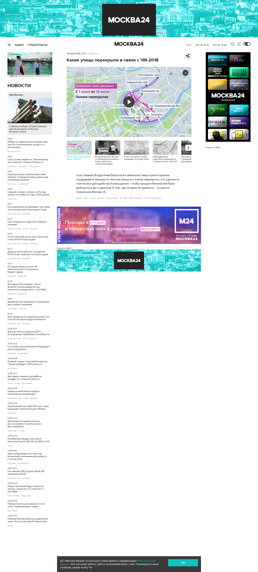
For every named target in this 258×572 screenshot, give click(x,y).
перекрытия (112, 198)
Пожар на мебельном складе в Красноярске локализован (23, 393)
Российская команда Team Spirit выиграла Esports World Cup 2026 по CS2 (28, 440)
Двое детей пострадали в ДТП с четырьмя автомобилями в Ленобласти (28, 333)
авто (86, 198)
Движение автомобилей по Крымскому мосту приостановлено (28, 303)
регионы (26, 214)
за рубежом (34, 166)
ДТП (25, 338)
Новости (19, 86)
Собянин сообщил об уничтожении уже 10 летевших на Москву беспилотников (27, 129)
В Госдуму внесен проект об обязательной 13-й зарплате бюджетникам (22, 269)
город (17, 383)
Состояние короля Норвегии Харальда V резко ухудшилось (28, 348)
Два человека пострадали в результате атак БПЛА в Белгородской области (28, 318)
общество (12, 199)
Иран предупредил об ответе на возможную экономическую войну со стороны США (27, 456)
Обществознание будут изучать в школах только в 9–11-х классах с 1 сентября (25, 489)
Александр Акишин (152, 198)
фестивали (27, 383)
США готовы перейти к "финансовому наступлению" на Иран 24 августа (27, 161)
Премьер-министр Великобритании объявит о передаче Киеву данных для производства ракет (27, 177)
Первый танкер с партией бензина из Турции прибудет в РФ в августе (27, 363)
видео (79, 198)
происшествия (14, 214)
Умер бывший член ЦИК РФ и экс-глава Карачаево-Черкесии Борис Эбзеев (28, 408)
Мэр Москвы (16, 94)
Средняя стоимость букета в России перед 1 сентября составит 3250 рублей (28, 193)
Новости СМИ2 (64, 248)
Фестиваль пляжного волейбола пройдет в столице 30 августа (24, 378)
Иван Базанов (135, 198)
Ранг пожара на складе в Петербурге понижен (27, 223)
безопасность (14, 151)
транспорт (12, 309)
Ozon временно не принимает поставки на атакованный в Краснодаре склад (28, 208)
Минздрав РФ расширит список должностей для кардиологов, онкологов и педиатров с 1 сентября (26, 287)
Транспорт (93, 53)
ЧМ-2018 (123, 198)
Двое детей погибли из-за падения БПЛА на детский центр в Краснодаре (27, 253)
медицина (12, 294)
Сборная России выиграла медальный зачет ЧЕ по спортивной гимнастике (27, 520)
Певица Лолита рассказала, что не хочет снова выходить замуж (25, 505)
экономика (22, 166)
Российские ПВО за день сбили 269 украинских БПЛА (25, 473)
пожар (25, 229)
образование (13, 496)
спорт (10, 383)
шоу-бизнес (13, 511)
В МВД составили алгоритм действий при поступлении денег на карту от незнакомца (27, 144)
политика (11, 166)
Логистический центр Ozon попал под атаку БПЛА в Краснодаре (27, 238)
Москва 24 (129, 44)
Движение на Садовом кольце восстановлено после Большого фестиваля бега (24, 424)
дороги (101, 198)
